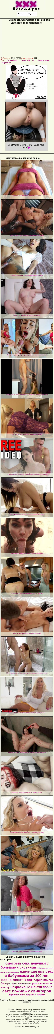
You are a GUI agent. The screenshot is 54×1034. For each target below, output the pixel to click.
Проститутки (43, 60)
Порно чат (32, 14)
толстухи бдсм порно (32, 971)
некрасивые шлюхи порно (31, 987)
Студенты (6, 62)
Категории (21, 14)
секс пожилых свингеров (26, 991)
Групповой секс (28, 60)
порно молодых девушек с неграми (27, 995)
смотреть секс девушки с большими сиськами (25, 965)
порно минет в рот (16, 980)
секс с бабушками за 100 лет (29, 973)
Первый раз (12, 60)
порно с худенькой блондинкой (18, 984)
